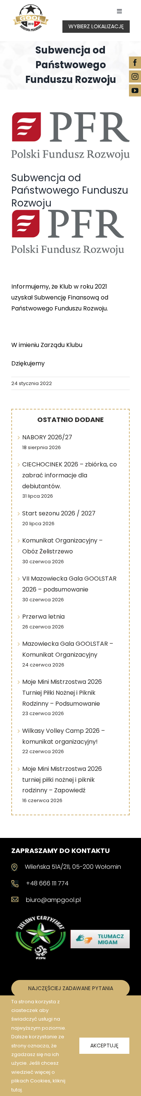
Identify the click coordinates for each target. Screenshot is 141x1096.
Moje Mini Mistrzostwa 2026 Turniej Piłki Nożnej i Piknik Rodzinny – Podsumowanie (62, 692)
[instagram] (135, 76)
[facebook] (135, 63)
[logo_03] (30, 6)
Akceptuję (104, 1045)
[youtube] (135, 90)
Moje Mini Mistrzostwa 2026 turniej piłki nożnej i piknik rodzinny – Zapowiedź (62, 779)
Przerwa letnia (43, 616)
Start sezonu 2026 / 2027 (59, 513)
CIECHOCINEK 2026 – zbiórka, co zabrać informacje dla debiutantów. (69, 475)
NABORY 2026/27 (47, 437)
